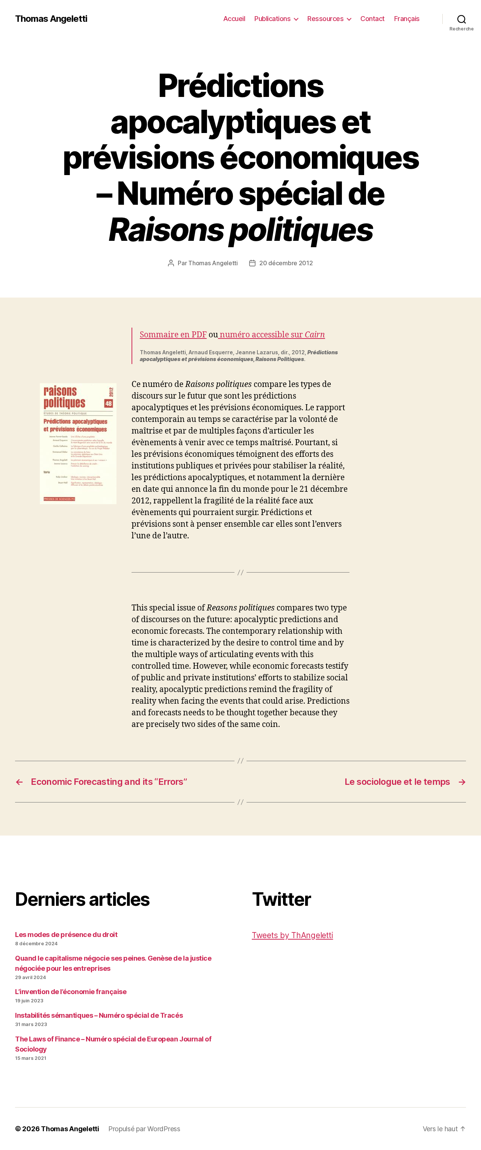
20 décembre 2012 (286, 263)
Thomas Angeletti (51, 18)
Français (407, 19)
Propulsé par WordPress (144, 1129)
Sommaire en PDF (173, 335)
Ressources (325, 19)
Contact (372, 19)
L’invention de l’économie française (70, 992)
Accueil (234, 19)
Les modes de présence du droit (66, 934)
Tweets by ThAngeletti (292, 935)
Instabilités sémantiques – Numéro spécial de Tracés (99, 1015)
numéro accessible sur (271, 335)
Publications (272, 19)
